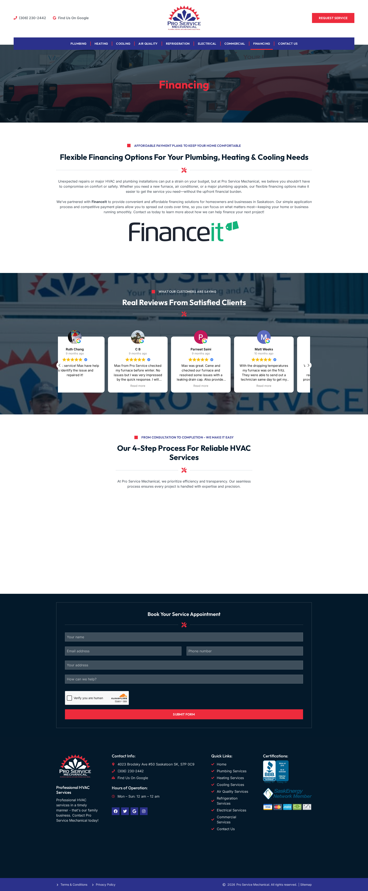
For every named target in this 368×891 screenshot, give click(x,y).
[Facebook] (115, 811)
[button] (308, 365)
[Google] (134, 811)
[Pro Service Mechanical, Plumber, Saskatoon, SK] (276, 782)
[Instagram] (144, 811)
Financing (261, 44)
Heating (101, 44)
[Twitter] (125, 811)
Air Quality (148, 44)
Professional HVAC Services (73, 790)
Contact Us (288, 44)
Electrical (207, 44)
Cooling (123, 44)
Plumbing (78, 44)
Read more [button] (89, 385)
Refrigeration (178, 44)
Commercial (234, 44)
